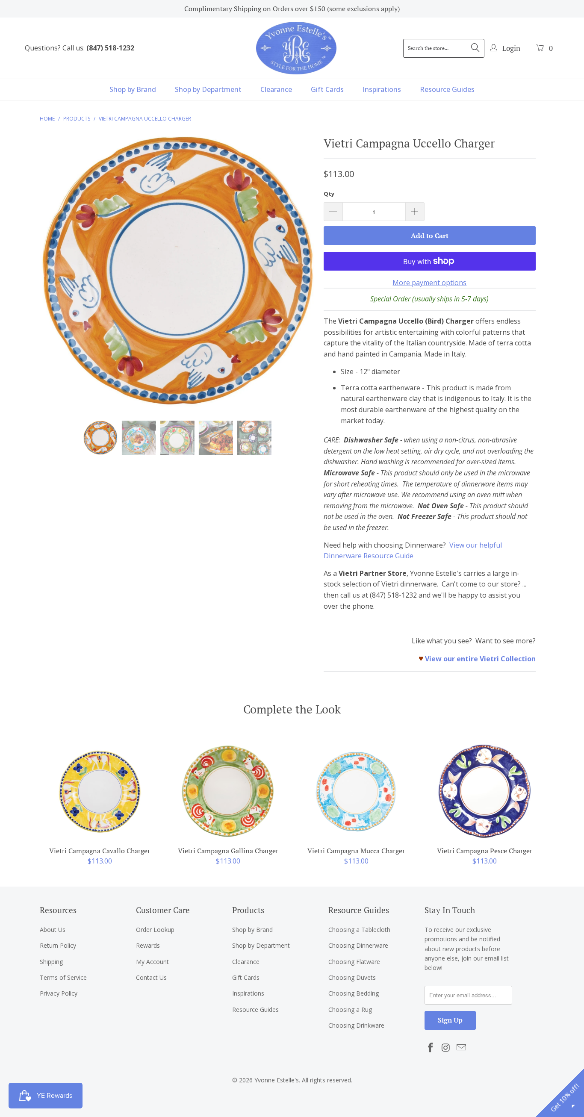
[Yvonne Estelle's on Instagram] (446, 1048)
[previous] (54, 277)
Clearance (276, 89)
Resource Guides (447, 89)
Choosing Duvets (352, 977)
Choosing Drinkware (356, 1025)
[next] (300, 277)
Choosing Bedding (353, 993)
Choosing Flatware (354, 962)
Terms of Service (63, 977)
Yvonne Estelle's (276, 1080)
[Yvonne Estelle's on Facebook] (431, 1048)
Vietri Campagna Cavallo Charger (99, 791)
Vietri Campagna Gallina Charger (228, 791)
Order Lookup (155, 929)
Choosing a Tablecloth (359, 929)
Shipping (51, 962)
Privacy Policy (58, 993)
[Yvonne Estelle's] (296, 48)
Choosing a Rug (350, 1009)
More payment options (429, 282)
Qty (329, 193)
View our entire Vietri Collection (480, 658)
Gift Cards (327, 89)
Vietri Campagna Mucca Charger (356, 791)
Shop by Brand (132, 89)
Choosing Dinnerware (358, 945)
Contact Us (151, 977)
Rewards (148, 945)
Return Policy (58, 945)
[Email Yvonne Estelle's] (461, 1048)
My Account (152, 962)
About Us (52, 929)
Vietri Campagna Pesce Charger (484, 791)
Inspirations (382, 89)
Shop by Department (208, 89)
